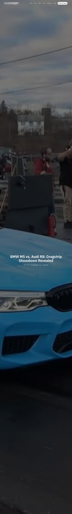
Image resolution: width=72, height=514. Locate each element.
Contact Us (49, 3)
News (39, 3)
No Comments (45, 264)
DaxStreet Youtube (62, 3)
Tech (44, 3)
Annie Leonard (35, 264)
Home (31, 3)
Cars (35, 3)
